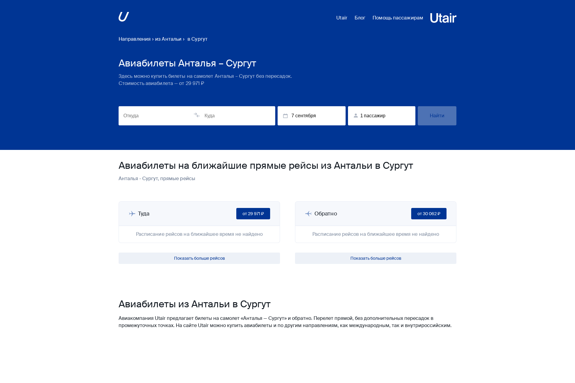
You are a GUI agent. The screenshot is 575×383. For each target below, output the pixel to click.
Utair (341, 18)
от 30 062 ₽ (428, 213)
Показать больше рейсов (199, 258)
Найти (437, 116)
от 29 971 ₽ (253, 213)
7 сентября (303, 115)
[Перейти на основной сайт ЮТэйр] (124, 18)
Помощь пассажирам (398, 18)
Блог (360, 18)
